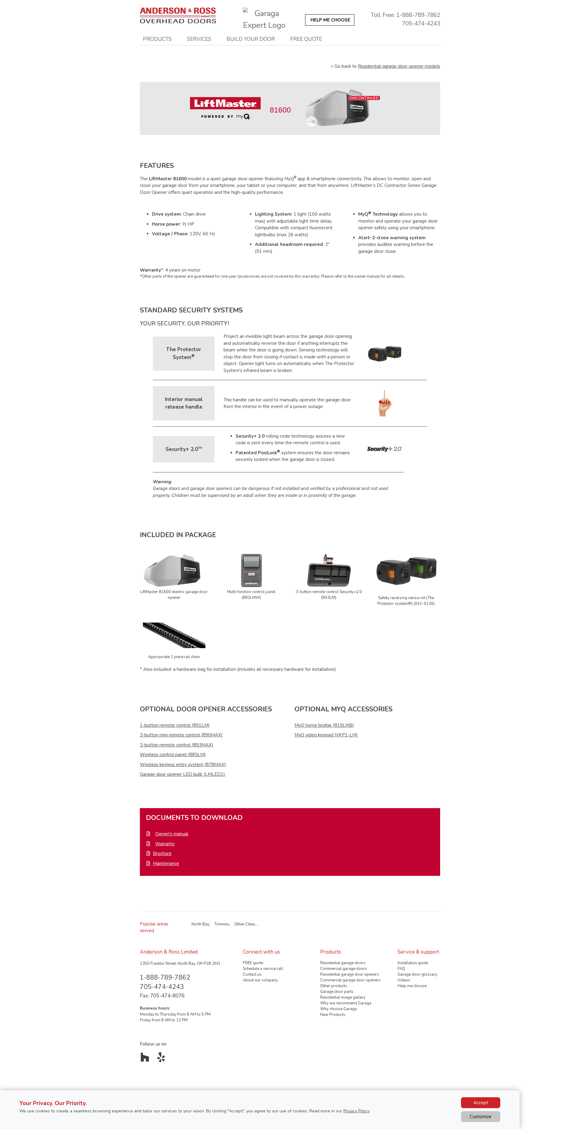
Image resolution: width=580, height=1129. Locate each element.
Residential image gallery (343, 997)
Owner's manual (171, 834)
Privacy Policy (356, 1111)
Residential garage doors (343, 963)
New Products (332, 1014)
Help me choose (412, 986)
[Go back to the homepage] (181, 15)
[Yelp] (162, 1059)
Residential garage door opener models (399, 66)
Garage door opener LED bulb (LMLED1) (182, 774)
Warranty (165, 844)
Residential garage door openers (349, 974)
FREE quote (253, 963)
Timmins (221, 924)
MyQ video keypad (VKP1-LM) (326, 735)
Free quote (306, 39)
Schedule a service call (263, 968)
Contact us (252, 974)
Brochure (162, 853)
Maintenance (166, 863)
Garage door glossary (417, 974)
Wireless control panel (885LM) (173, 755)
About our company (260, 980)
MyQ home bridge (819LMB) (324, 725)
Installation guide (413, 963)
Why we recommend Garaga (345, 1003)
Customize (480, 1117)
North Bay (200, 924)
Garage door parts (336, 991)
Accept (480, 1103)
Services (199, 39)
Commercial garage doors (343, 968)
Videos (404, 980)
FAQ (401, 968)
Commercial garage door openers (350, 980)
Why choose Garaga (338, 1009)
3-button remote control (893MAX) (176, 745)
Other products (333, 986)
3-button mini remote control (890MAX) (181, 735)
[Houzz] (146, 1059)
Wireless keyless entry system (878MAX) (183, 765)
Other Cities (244, 924)
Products (157, 39)
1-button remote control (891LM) (175, 725)
